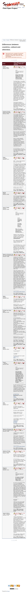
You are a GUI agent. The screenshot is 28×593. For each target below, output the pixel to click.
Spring (4, 192)
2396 (17, 203)
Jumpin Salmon (6, 513)
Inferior (4, 66)
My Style (15, 422)
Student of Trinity (6, 111)
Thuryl (4, 362)
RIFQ (14, 357)
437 (17, 251)
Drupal (8, 591)
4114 (17, 536)
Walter (4, 296)
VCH (4, 402)
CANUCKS (15, 420)
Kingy (4, 157)
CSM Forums (16, 356)
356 (17, 108)
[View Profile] (20, 67)
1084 (17, 343)
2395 (17, 425)
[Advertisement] (14, 23)
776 (17, 189)
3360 (17, 359)
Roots (14, 396)
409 (17, 307)
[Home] (14, 4)
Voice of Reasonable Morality (19, 291)
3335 (17, 153)
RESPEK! (15, 421)
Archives (19, 7)
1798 (17, 509)
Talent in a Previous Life (8, 254)
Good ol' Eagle (6, 207)
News (23, 7)
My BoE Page (16, 394)
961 (17, 293)
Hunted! (15, 397)
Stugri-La (5, 468)
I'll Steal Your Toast (7, 310)
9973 (17, 398)
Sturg (4, 347)
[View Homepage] (24, 158)
